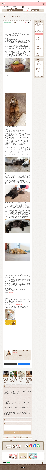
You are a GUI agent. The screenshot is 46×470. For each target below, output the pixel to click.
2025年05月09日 (29, 380)
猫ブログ (11, 6)
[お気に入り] (41, 1)
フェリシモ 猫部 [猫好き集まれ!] (23, 7)
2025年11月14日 (13, 379)
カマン (14, 40)
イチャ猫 (37, 44)
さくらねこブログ (38, 30)
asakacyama (11, 292)
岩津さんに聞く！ (15, 6)
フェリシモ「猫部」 (7, 6)
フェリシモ (3, 6)
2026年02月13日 (6, 380)
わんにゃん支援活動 (38, 51)
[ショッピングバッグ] (43, 1)
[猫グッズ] (19, 10)
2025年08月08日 (21, 379)
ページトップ (41, 462)
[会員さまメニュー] (38, 1)
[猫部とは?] (11, 10)
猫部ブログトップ (38, 23)
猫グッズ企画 (37, 25)
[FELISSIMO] (23, 467)
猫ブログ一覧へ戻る (17, 437)
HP (6, 355)
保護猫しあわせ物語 (38, 48)
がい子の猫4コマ (38, 53)
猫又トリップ (37, 32)
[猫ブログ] (27, 10)
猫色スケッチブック (38, 41)
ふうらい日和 (37, 37)
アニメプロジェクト (38, 55)
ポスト (29, 22)
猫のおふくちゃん (38, 46)
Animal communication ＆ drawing (17, 304)
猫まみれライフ (37, 39)
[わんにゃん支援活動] (35, 10)
